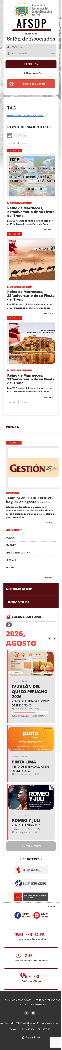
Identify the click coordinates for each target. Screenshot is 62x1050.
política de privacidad (46, 1015)
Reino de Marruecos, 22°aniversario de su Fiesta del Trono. (25, 391)
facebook (21, 930)
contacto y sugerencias (31, 1019)
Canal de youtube (39, 930)
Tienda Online (17, 617)
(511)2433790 (42, 1044)
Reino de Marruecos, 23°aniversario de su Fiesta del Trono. (25, 304)
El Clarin (12, 575)
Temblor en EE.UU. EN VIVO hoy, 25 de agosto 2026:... (29, 515)
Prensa (12, 442)
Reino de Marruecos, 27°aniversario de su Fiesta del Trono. (25, 216)
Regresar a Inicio (14, 120)
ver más (49, 921)
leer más (44, 238)
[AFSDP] (29, 16)
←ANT (12, 148)
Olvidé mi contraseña (30, 78)
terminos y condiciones (17, 1015)
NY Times (11, 560)
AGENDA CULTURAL (26, 632)
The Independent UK (18, 568)
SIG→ (24, 148)
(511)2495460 (26, 1044)
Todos (10, 553)
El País (10, 583)
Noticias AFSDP (19, 208)
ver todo (46, 593)
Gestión (12, 508)
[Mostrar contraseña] (50, 58)
